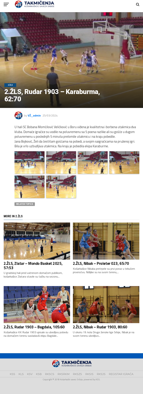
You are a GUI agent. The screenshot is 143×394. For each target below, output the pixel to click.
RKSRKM (64, 374)
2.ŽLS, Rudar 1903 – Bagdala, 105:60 (34, 327)
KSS (12, 374)
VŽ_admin (34, 115)
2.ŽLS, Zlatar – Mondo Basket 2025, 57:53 (33, 265)
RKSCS (49, 374)
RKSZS (77, 374)
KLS (21, 374)
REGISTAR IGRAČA (121, 374)
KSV (30, 374)
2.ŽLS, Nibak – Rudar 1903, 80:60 (100, 327)
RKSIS (89, 374)
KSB (39, 374)
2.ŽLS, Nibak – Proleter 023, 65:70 (101, 263)
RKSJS (101, 374)
